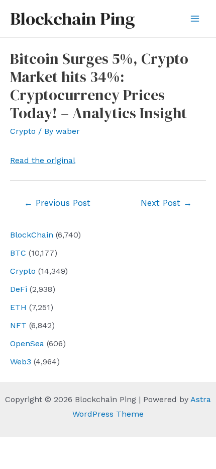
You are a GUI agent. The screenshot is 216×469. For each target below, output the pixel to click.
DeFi (18, 289)
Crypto (23, 271)
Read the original (42, 160)
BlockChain (31, 235)
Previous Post (57, 203)
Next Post (166, 203)
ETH (18, 307)
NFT (18, 325)
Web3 (20, 361)
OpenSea (27, 343)
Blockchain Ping (72, 19)
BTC (18, 253)
